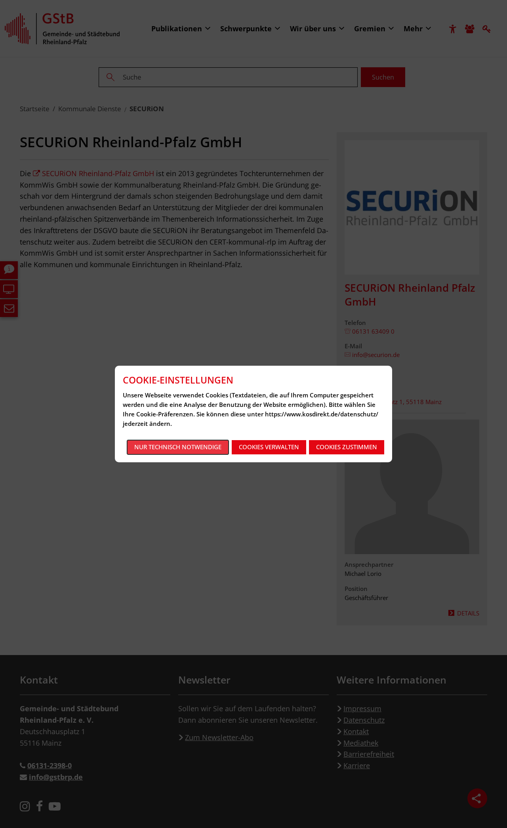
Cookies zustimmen (346, 447)
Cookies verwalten (269, 447)
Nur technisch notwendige (177, 447)
